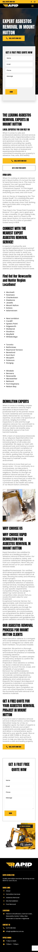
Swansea (10, 295)
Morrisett (10, 292)
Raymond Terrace (14, 350)
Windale (10, 371)
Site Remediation (12, 901)
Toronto (9, 344)
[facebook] (31, 1)
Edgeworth (11, 326)
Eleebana (10, 300)
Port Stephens (12, 384)
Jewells (9, 303)
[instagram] (34, 1)
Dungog (10, 363)
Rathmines (11, 347)
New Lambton (12, 318)
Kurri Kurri (10, 355)
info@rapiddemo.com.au (15, 931)
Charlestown (12, 297)
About (8, 891)
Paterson (10, 360)
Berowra (10, 373)
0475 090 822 (10, 2)
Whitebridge (11, 337)
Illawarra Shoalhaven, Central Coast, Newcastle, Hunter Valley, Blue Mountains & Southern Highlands (19, 916)
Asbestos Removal (12, 898)
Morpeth (10, 357)
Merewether (11, 378)
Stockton (10, 331)
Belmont (10, 381)
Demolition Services (13, 894)
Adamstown (11, 310)
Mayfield (10, 334)
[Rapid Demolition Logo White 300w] (10, 5)
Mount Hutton (12, 305)
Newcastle (11, 376)
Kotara (9, 308)
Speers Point (12, 323)
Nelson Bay (11, 386)
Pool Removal (11, 904)
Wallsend (10, 329)
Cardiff (9, 321)
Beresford (10, 352)
